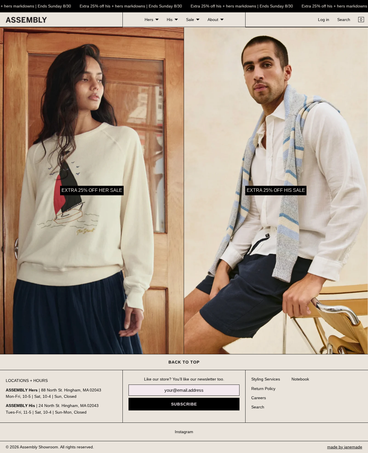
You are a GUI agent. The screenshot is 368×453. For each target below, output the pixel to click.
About (213, 19)
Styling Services (265, 379)
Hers (149, 19)
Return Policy (263, 388)
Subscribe (184, 404)
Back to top (184, 362)
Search (343, 19)
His (169, 19)
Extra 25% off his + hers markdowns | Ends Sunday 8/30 (125, 6)
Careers (258, 397)
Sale (190, 19)
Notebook (300, 379)
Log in (323, 19)
